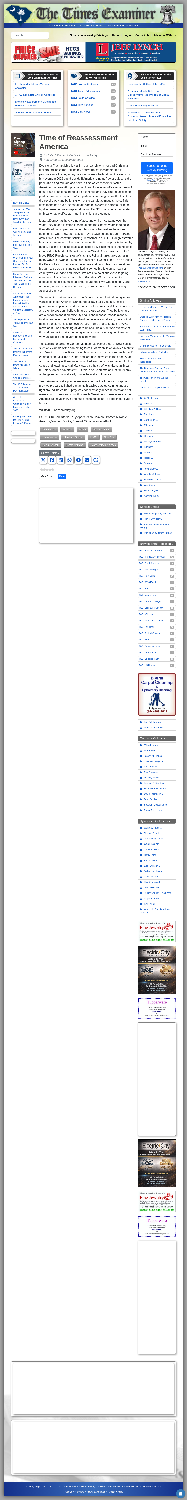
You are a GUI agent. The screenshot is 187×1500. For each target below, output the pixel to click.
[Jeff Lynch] (93, 52)
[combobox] (30, 35)
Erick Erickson (151, 866)
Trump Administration (90, 90)
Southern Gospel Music (155, 805)
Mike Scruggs (85, 104)
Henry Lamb (150, 855)
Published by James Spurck (158, 533)
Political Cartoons (88, 84)
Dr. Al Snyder (150, 799)
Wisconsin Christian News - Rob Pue (155, 911)
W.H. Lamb (150, 614)
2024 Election (151, 398)
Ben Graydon (150, 766)
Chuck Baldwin (151, 844)
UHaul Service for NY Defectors (155, 346)
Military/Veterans (152, 441)
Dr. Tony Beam (151, 777)
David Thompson (152, 794)
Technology (150, 469)
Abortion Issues (151, 496)
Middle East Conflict (154, 620)
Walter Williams (151, 828)
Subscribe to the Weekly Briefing (156, 168)
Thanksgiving (50, 437)
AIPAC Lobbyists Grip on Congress (35, 94)
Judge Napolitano (153, 871)
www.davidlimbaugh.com (150, 268)
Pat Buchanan (151, 860)
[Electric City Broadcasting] (157, 970)
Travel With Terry (152, 519)
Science (148, 463)
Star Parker (149, 904)
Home (115, 35)
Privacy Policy (151, 180)
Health (147, 458)
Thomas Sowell (151, 833)
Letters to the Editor (153, 727)
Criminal (148, 430)
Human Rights (151, 490)
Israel (147, 639)
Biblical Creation (153, 633)
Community (149, 420)
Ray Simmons (151, 772)
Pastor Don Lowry (153, 810)
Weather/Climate (152, 474)
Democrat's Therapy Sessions (154, 387)
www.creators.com (147, 281)
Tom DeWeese (151, 887)
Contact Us (142, 35)
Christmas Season (73, 437)
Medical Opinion (152, 876)
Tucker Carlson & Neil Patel (157, 893)
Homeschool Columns (155, 788)
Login (127, 35)
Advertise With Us (165, 35)
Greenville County (154, 608)
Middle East (150, 595)
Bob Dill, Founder (152, 722)
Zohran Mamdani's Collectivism (155, 352)
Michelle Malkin (152, 849)
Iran (146, 588)
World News (150, 485)
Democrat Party (101, 429)
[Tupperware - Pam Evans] (157, 1008)
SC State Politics (152, 409)
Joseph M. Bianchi (153, 756)
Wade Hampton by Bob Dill (157, 513)
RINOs (93, 437)
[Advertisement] (86, 515)
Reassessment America (103, 445)
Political (148, 403)
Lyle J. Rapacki (51, 445)
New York (109, 437)
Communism (49, 429)
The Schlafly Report (154, 838)
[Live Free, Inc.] (23, 178)
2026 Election (151, 582)
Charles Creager (153, 601)
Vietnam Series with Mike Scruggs (154, 526)
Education (149, 425)
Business (148, 447)
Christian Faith (152, 659)
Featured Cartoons (153, 479)
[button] (43, 460)
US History (150, 665)
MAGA (82, 429)
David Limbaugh (152, 882)
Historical (148, 436)
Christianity (150, 652)
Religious (149, 414)
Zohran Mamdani (75, 445)
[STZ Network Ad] (23, 145)
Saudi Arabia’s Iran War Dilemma (34, 112)
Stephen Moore (151, 898)
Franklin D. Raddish (154, 783)
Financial (148, 452)
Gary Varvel (84, 111)
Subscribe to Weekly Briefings (89, 35)
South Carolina (86, 97)
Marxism (67, 429)
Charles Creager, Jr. (154, 761)
